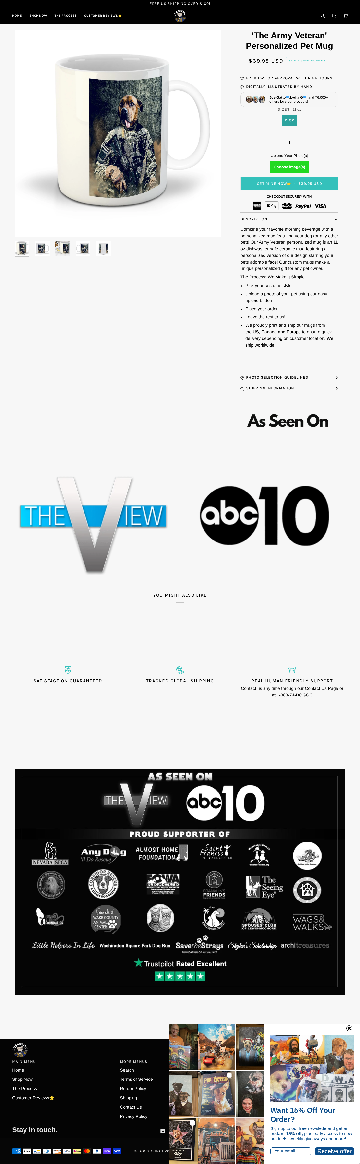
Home (18, 1070)
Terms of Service (136, 1079)
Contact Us (316, 688)
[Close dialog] (349, 1028)
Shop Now (22, 1079)
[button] (38, 16)
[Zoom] (24, 227)
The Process (24, 1088)
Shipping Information (270, 388)
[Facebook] (162, 1131)
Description (253, 219)
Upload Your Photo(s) (289, 156)
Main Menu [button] (24, 1061)
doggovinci (150, 1151)
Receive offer (334, 1151)
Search (127, 1070)
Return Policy (133, 1088)
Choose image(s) (289, 167)
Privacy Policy (133, 1116)
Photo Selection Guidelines (277, 377)
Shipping (128, 1097)
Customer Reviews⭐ (33, 1097)
